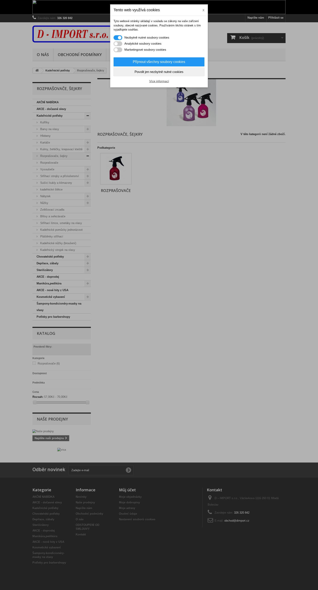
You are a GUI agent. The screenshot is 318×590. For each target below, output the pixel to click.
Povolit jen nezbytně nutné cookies (159, 72)
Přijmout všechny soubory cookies (159, 62)
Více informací (159, 81)
